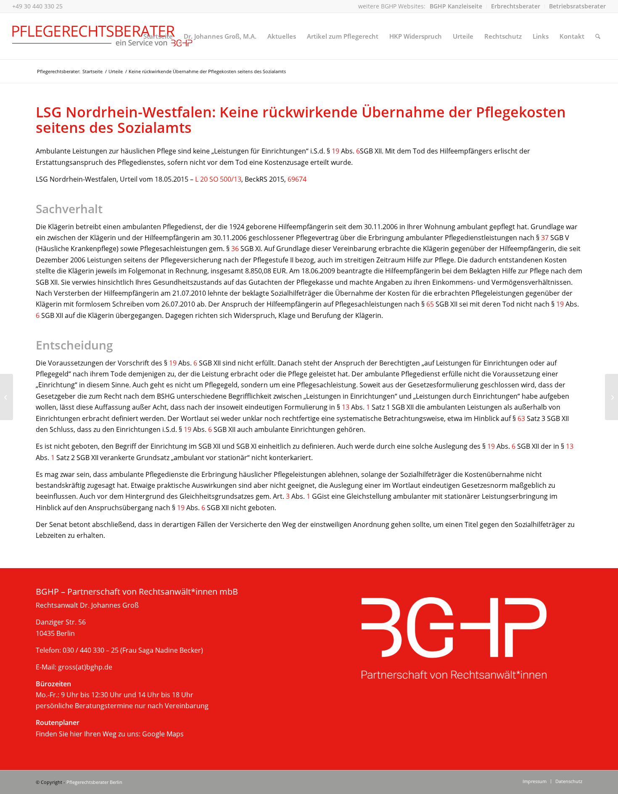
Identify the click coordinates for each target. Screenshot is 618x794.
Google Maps (163, 733)
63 (521, 418)
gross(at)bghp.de (85, 667)
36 (235, 248)
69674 (297, 179)
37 (545, 237)
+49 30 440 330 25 (37, 6)
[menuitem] (456, 6)
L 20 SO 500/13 (218, 179)
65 (430, 304)
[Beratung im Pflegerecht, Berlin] (102, 36)
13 (345, 407)
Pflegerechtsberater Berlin (94, 782)
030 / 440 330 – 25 (91, 650)
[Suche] (598, 36)
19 (335, 151)
